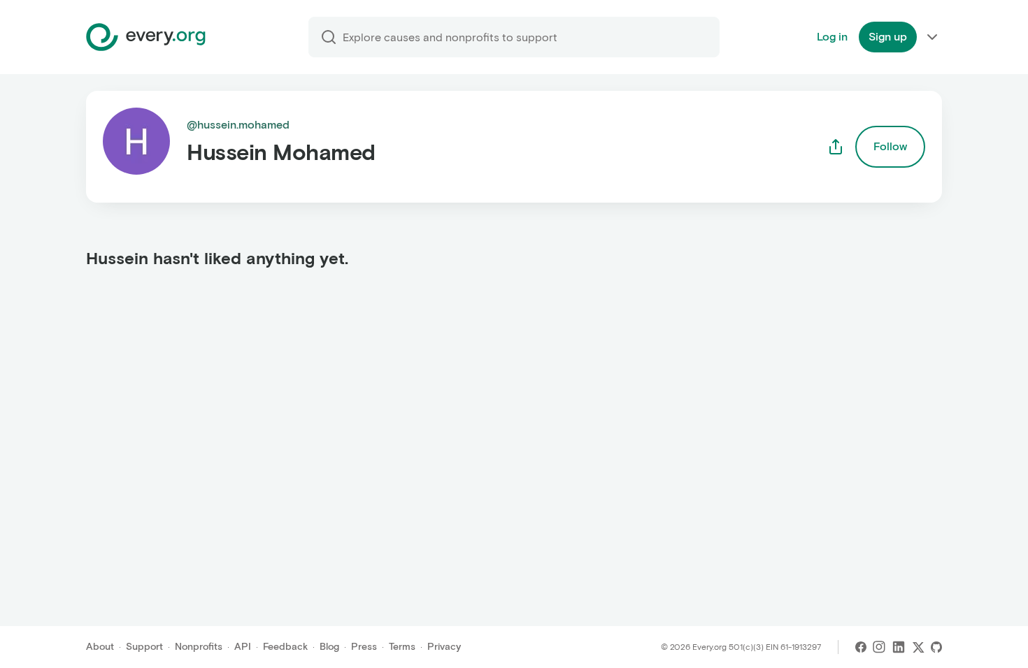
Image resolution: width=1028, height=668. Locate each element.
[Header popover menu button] (932, 37)
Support (144, 647)
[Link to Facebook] (860, 647)
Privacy (444, 647)
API (242, 647)
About (100, 647)
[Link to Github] (936, 647)
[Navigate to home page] (146, 37)
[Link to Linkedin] (899, 647)
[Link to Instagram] (879, 647)
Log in (832, 36)
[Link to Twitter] (918, 647)
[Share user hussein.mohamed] (835, 146)
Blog (329, 647)
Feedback (285, 647)
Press (364, 647)
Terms (402, 647)
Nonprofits (198, 647)
